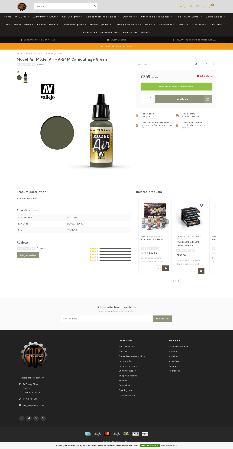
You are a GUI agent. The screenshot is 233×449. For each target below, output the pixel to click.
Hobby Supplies (99, 24)
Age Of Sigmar (71, 16)
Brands (145, 32)
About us (123, 351)
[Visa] (135, 433)
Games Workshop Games (101, 16)
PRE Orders (22, 16)
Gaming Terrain (46, 24)
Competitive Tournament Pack (101, 32)
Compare (173, 366)
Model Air (142, 64)
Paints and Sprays (73, 24)
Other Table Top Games (155, 16)
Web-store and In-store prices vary (116, 46)
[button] (173, 281)
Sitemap (123, 380)
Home (7, 16)
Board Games (214, 16)
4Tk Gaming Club (127, 346)
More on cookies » (169, 445)
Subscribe (164, 318)
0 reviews (40, 64)
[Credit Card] (88, 433)
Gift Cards (216, 24)
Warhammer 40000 (44, 16)
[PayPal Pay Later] (126, 433)
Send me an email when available (176, 86)
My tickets (173, 356)
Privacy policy (125, 361)
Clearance (198, 24)
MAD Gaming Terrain (18, 24)
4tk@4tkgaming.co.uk (33, 405)
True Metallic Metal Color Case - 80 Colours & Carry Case (189, 245)
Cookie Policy (125, 385)
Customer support (127, 370)
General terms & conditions (132, 356)
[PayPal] (116, 433)
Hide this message (149, 445)
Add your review (28, 255)
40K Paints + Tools (152, 239)
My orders (174, 351)
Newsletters (130, 32)
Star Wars (129, 16)
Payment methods (128, 366)
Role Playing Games (188, 16)
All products (174, 370)
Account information (178, 346)
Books (149, 24)
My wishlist (174, 361)
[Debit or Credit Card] (97, 433)
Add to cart (183, 99)
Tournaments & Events (172, 24)
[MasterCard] (107, 433)
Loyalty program (127, 395)
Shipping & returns (128, 375)
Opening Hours (126, 390)
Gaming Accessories (127, 24)
